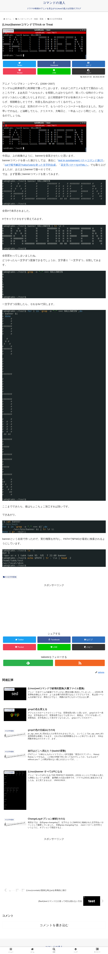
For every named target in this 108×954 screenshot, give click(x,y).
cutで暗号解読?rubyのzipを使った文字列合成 (30, 164)
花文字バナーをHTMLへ (74, 164)
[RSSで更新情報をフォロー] (80, 663)
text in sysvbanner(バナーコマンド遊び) (80, 160)
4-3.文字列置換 (10, 577)
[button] (99, 512)
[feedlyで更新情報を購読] (28, 663)
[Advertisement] (54, 607)
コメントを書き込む (54, 925)
